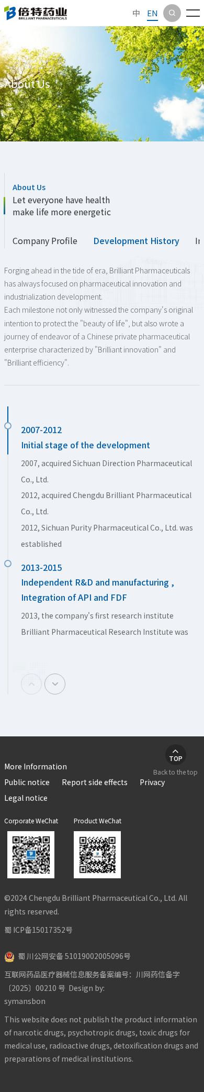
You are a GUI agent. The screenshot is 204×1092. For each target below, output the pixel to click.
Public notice (27, 782)
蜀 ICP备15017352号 (38, 929)
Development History (136, 240)
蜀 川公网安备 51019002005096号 (73, 956)
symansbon (25, 1001)
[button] (54, 684)
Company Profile (45, 240)
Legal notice (26, 797)
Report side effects (95, 782)
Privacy (152, 782)
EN (152, 12)
